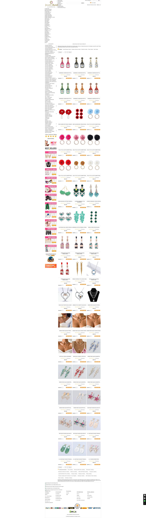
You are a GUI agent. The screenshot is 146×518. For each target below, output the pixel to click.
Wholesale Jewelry (93, 4)
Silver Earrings (47, 20)
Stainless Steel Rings (49, 83)
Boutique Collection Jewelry (76, 49)
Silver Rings (46, 21)
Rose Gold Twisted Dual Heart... (65, 305)
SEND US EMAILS (47, 499)
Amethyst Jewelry (68, 477)
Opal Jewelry (96, 49)
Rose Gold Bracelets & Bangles (50, 110)
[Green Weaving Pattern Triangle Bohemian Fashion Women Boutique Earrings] (65, 191)
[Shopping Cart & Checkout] (144, 495)
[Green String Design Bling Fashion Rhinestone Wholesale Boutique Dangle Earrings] (94, 217)
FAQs (88, 493)
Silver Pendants (47, 22)
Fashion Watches (47, 24)
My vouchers (58, 500)
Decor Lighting (48, 132)
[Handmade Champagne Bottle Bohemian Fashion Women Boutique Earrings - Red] (94, 88)
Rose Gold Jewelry (49, 105)
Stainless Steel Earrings (48, 16)
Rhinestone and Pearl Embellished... (65, 253)
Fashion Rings (47, 8)
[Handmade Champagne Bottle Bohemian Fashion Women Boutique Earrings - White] (94, 63)
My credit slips (58, 495)
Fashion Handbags (49, 88)
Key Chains (46, 31)
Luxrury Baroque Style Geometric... (80, 202)
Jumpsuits (47, 117)
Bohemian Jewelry (84, 49)
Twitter (67, 494)
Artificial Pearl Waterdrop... (65, 356)
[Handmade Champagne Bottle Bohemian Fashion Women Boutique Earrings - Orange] (79, 88)
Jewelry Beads (48, 123)
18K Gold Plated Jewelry (83, 471)
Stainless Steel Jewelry (48, 14)
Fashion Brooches (47, 13)
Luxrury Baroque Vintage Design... (94, 201)
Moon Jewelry (61, 477)
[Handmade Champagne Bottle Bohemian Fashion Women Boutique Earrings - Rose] (65, 63)
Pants (46, 42)
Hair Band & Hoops (49, 51)
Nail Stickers (47, 35)
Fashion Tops (47, 38)
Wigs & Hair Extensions (48, 29)
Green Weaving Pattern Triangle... (65, 201)
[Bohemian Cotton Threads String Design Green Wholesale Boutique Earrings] (79, 217)
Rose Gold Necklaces (49, 106)
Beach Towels (47, 33)
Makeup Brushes (47, 28)
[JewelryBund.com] (51, 6)
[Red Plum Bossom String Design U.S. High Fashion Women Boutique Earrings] (79, 114)
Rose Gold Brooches (49, 111)
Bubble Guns (47, 34)
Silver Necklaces (47, 19)
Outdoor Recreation (49, 99)
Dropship (88, 498)
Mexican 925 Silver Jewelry (79, 469)
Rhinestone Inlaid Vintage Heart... (80, 330)
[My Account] (144, 498)
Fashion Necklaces (60, 1)
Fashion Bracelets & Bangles (62, 7)
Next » (70, 52)
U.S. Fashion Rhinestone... (94, 459)
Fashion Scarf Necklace (48, 9)
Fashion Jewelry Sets (48, 12)
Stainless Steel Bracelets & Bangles (50, 17)
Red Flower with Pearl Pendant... (65, 124)
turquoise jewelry (92, 471)
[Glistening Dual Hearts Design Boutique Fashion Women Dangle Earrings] (65, 217)
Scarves (46, 26)
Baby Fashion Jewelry (49, 57)
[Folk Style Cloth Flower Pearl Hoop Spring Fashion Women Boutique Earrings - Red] (65, 165)
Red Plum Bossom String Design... (80, 124)
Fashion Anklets (47, 11)
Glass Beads (47, 125)
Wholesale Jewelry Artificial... (79, 356)
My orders (57, 493)
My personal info (59, 498)
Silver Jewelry (47, 18)
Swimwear (47, 93)
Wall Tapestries (47, 32)
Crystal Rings (48, 70)
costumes (47, 118)
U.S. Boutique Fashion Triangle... (94, 433)
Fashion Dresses (47, 39)
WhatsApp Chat (47, 497)
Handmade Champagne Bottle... (65, 72)
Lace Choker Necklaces (50, 47)
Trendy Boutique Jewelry (67, 49)
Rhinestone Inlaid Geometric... (94, 356)
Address (46, 494)
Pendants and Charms (49, 131)
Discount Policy (89, 495)
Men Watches (47, 25)
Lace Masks (46, 27)
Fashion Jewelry (60, 0)
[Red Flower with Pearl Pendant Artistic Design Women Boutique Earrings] (65, 114)
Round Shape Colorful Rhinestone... (94, 279)
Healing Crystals (47, 36)
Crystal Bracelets (49, 69)
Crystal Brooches (49, 65)
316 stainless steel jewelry (91, 475)
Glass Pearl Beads (49, 126)
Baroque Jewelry (82, 473)
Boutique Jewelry (81, 475)
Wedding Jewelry (48, 122)
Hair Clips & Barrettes (61, 6)
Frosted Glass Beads (49, 127)
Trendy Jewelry (74, 473)
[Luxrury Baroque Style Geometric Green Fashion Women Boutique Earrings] (79, 191)
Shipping (78, 495)
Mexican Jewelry (74, 471)
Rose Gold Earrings (49, 107)
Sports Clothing (47, 40)
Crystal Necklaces (49, 66)
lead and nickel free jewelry (64, 473)
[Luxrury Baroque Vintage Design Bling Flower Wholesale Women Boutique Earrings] (94, 191)
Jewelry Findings (48, 130)
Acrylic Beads (48, 124)
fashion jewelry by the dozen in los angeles (67, 475)
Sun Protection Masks (50, 104)
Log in (100, 4)
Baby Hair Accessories (48, 10)
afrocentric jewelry (90, 469)
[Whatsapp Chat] (144, 501)
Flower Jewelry (90, 49)
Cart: (92, 2)
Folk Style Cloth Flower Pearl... (94, 124)
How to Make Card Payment (81, 500)
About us (78, 493)
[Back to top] (144, 503)
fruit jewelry (70, 469)
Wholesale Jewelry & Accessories (74, 514)
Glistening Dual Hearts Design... (65, 227)
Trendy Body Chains (49, 63)
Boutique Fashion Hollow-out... (94, 407)
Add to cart (69, 78)
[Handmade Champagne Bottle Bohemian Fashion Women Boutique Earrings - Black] (79, 63)
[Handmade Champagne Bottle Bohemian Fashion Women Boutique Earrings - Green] (65, 88)
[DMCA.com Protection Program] (73, 512)
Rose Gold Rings (48, 108)
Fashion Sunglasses (48, 30)
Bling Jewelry (89, 473)
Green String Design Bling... (94, 227)
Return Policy (78, 498)
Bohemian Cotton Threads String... (79, 227)
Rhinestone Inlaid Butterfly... (94, 305)
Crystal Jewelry (48, 64)
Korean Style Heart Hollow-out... (80, 305)
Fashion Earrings (60, 3)
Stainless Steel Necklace (48, 15)
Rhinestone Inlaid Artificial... (65, 407)
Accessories (47, 23)
